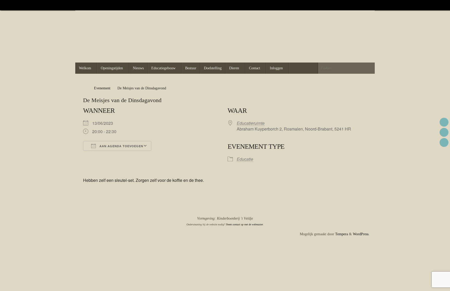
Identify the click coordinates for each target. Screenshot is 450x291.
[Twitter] (361, 5)
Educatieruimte (251, 123)
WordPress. (361, 234)
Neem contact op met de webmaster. (245, 224)
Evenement (102, 88)
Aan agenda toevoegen (120, 146)
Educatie (245, 159)
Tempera (341, 234)
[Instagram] (368, 5)
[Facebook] (354, 5)
